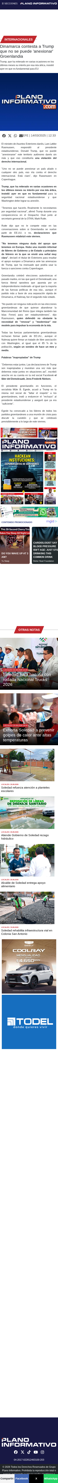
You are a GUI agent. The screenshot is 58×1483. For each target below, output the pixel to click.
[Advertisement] (29, 593)
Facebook (21, 1478)
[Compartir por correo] (21, 136)
